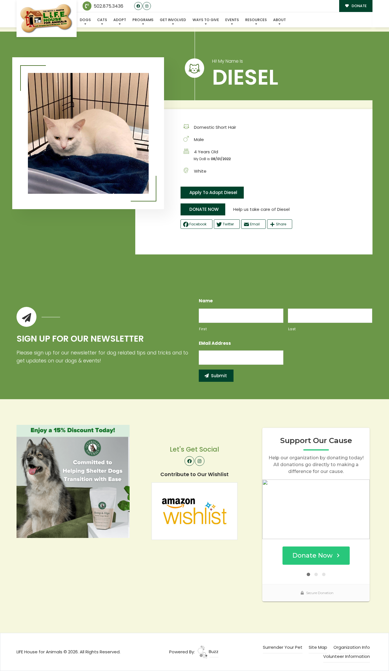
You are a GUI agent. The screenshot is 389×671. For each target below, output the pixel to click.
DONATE (359, 5)
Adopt (119, 20)
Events (232, 20)
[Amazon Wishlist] (194, 511)
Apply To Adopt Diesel (213, 192)
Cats (102, 20)
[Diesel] (88, 133)
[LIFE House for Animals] (46, 19)
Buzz (213, 651)
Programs (142, 20)
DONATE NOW (204, 209)
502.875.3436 (108, 6)
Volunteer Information (346, 656)
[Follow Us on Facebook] (138, 6)
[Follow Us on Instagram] (147, 6)
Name (206, 301)
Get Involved (173, 20)
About (279, 20)
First (203, 329)
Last (292, 329)
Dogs (85, 20)
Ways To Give (206, 20)
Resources (256, 20)
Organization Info (351, 647)
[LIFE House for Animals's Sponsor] (73, 481)
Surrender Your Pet (282, 647)
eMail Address (215, 343)
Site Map (318, 647)
